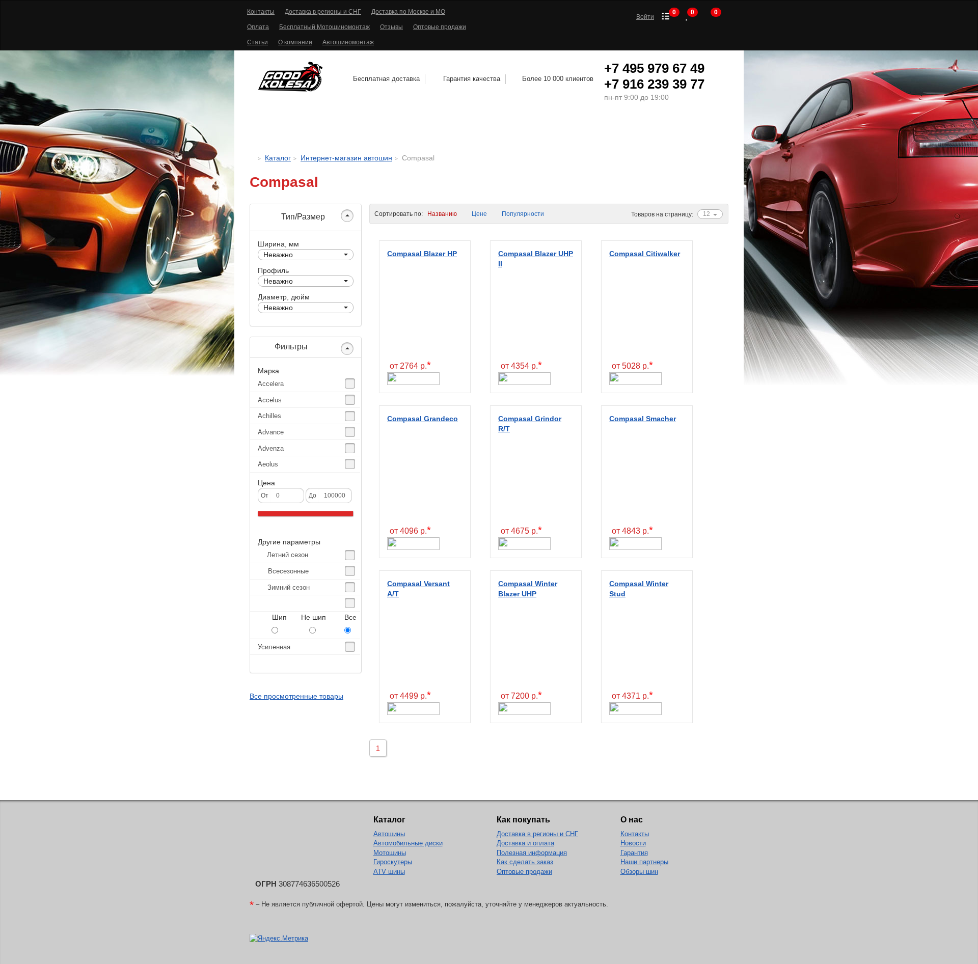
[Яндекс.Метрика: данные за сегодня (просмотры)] (279, 939)
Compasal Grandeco (422, 419)
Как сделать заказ (525, 862)
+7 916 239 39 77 (654, 84)
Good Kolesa (292, 77)
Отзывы (391, 27)
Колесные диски (426, 130)
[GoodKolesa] (252, 158)
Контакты (261, 11)
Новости (633, 843)
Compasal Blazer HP (422, 254)
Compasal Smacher (642, 419)
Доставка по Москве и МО (408, 11)
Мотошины (516, 130)
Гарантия (634, 853)
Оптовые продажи (439, 27)
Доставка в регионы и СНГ (323, 11)
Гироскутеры (392, 862)
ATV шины (389, 871)
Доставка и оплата (525, 843)
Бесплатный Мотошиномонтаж (324, 27)
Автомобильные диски (408, 843)
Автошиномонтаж (348, 42)
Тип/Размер (302, 216)
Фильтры (290, 346)
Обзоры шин (639, 871)
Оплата (258, 27)
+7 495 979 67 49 (654, 68)
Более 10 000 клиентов (557, 78)
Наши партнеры (644, 862)
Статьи (257, 42)
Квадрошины (592, 130)
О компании (295, 42)
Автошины (330, 130)
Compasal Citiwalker (644, 254)
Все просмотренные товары (296, 696)
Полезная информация (532, 853)
